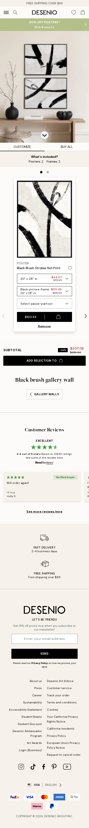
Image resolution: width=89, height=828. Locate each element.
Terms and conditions (62, 702)
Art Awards (34, 743)
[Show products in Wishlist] (73, 12)
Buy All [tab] (67, 147)
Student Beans (32, 717)
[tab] (41, 172)
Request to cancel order (64, 755)
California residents (60, 728)
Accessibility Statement (25, 709)
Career (37, 695)
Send (44, 653)
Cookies (52, 709)
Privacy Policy (39, 663)
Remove (44, 326)
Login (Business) (30, 750)
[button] (44, 135)
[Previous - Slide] (3, 316)
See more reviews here (44, 511)
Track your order (58, 695)
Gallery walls (46, 394)
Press (38, 688)
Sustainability (32, 702)
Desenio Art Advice (60, 681)
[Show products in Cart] (82, 12)
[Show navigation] (6, 12)
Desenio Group (55, 816)
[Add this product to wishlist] (70, 268)
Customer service (59, 688)
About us (36, 681)
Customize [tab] (22, 147)
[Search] (15, 12)
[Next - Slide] (85, 316)
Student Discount (30, 724)
